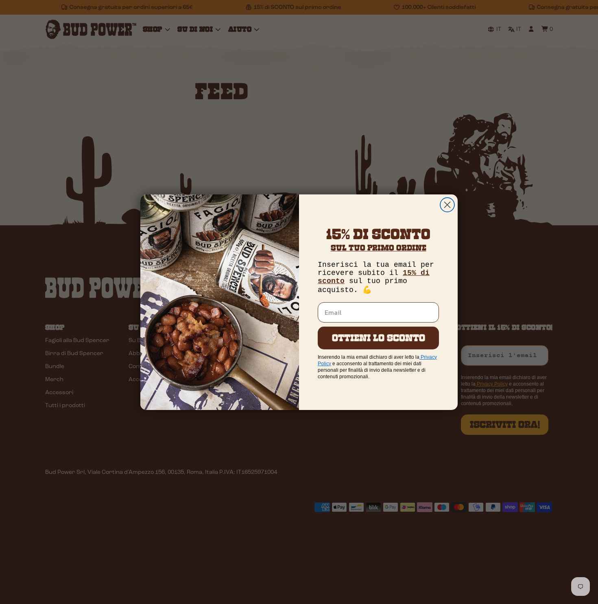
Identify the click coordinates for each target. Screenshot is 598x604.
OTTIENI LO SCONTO (378, 337)
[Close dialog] (447, 205)
